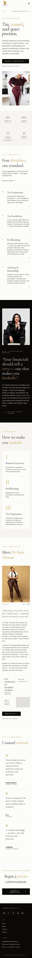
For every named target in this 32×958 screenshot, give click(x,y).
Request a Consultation (14, 61)
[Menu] (29, 3)
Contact (4, 932)
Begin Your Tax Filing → (11, 66)
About (4, 926)
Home (4, 923)
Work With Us (10, 713)
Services (4, 929)
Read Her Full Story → (10, 718)
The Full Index (7, 180)
